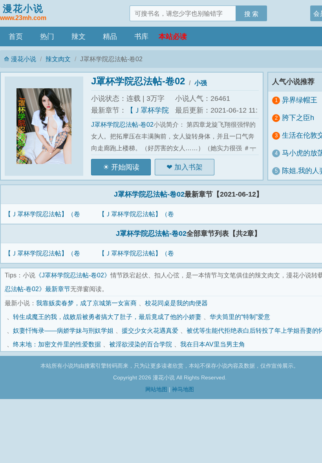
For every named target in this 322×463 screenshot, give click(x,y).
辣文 (78, 36)
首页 (16, 36)
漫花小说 (23, 12)
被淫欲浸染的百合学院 (140, 344)
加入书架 (188, 167)
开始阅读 (125, 167)
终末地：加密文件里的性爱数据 (57, 344)
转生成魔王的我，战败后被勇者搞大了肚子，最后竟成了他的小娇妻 (107, 316)
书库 (141, 36)
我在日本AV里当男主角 (212, 344)
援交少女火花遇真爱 (150, 330)
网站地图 (156, 389)
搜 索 (251, 13)
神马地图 (183, 389)
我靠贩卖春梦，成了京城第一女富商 (86, 302)
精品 (110, 36)
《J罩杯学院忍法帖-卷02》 (72, 275)
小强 (200, 82)
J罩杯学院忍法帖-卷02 (138, 81)
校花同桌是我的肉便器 (176, 302)
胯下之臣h (298, 118)
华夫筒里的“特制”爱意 (240, 316)
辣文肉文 (58, 58)
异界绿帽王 (299, 100)
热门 (47, 36)
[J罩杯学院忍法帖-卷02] (48, 126)
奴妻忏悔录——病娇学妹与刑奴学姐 (63, 330)
